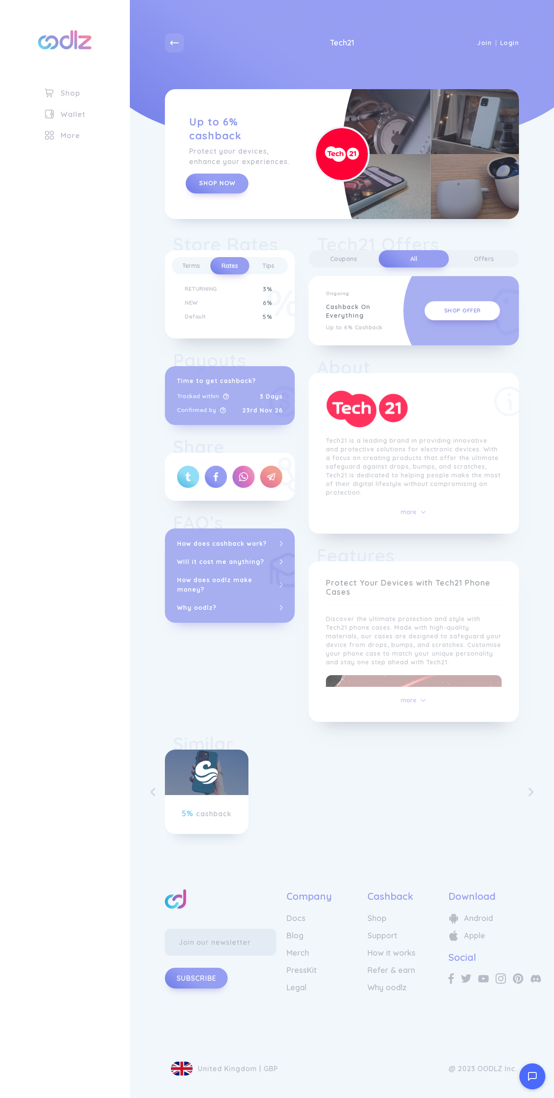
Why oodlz (386, 987)
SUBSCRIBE (196, 978)
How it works (391, 953)
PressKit (302, 970)
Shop (377, 918)
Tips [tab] (268, 266)
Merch (298, 953)
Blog (295, 935)
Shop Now (217, 183)
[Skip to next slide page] (531, 792)
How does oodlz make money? (214, 584)
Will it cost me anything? (220, 562)
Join (484, 43)
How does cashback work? (222, 543)
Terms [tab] (191, 266)
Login (509, 43)
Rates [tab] (230, 266)
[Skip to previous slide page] (152, 792)
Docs (296, 918)
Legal (296, 987)
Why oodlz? (196, 608)
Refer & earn (391, 970)
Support (382, 935)
